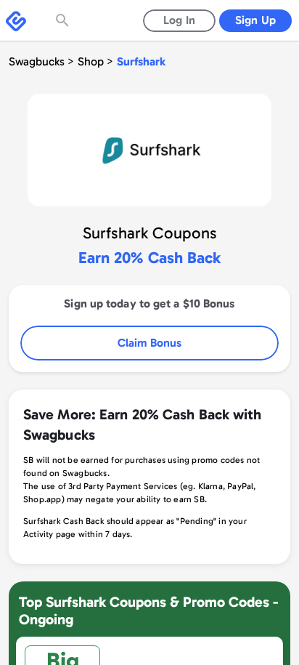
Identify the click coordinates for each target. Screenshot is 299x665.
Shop (91, 61)
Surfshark (141, 61)
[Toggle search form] (64, 20)
